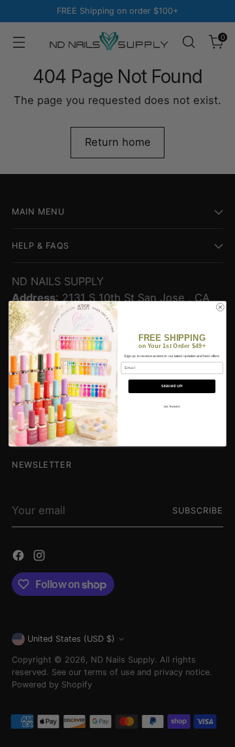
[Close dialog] (220, 307)
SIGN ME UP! (172, 386)
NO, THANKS (172, 406)
